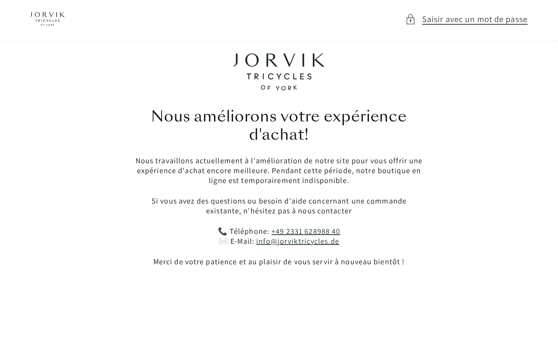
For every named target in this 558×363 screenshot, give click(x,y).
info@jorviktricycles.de (297, 241)
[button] (466, 19)
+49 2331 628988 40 (305, 231)
